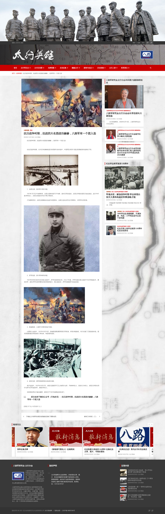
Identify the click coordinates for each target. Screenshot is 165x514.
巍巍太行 (75, 68)
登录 (134, 42)
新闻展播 (31, 444)
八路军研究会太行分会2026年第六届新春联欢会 (118, 110)
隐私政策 (57, 510)
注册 (138, 42)
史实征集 (63, 68)
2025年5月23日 (111, 200)
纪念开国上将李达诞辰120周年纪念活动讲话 (129, 229)
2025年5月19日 (122, 220)
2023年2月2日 (55, 454)
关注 (19, 444)
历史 (31, 130)
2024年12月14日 (29, 137)
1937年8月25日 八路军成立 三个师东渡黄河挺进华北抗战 (140, 479)
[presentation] (149, 424)
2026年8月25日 (132, 474)
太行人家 (112, 68)
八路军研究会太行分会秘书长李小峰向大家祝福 (129, 135)
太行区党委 (38, 68)
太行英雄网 (48, 510)
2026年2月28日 (111, 119)
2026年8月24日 (132, 491)
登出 (143, 42)
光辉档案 (51, 68)
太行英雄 (37, 137)
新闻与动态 (88, 68)
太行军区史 (25, 68)
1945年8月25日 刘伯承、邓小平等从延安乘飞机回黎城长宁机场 (140, 471)
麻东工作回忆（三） (90, 416)
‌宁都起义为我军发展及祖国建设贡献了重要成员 (41, 416)
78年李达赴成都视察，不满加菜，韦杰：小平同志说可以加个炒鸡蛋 (129, 216)
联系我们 (124, 68)
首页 (15, 68)
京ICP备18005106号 (68, 510)
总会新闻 (57, 444)
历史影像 (100, 68)
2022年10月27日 (89, 454)
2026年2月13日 (122, 454)
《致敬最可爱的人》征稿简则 (29, 449)
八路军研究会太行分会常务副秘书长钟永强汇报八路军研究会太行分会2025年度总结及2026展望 (129, 151)
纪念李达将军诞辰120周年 (121, 191)
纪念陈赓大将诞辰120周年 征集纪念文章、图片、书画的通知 (65, 450)
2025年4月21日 (122, 233)
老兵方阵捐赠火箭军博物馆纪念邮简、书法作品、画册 (139, 496)
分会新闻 (125, 444)
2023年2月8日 (21, 452)
